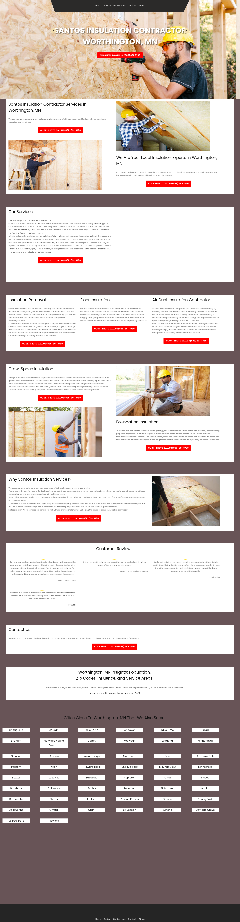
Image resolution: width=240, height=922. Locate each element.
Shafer (54, 799)
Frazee (205, 777)
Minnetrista (205, 767)
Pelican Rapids (129, 799)
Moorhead (129, 756)
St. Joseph (129, 810)
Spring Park (205, 799)
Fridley (92, 788)
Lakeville (54, 777)
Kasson (54, 756)
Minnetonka (205, 740)
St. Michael (167, 788)
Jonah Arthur (214, 577)
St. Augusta (16, 730)
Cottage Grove (205, 810)
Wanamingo (92, 756)
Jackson (91, 799)
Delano (167, 799)
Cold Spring (16, 810)
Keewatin (129, 740)
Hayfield (54, 820)
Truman (167, 777)
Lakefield (91, 777)
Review (107, 5)
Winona (167, 810)
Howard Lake (92, 767)
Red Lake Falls (205, 756)
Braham (16, 740)
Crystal (53, 810)
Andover (129, 730)
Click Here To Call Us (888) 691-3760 (120, 55)
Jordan (53, 730)
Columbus (54, 788)
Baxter (16, 777)
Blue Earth (91, 730)
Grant (92, 810)
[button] (53, 31)
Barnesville (16, 799)
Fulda (205, 730)
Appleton (129, 777)
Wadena (167, 740)
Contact (132, 5)
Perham (16, 767)
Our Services (119, 5)
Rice (167, 756)
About (142, 5)
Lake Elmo (167, 730)
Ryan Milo (72, 605)
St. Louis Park (130, 767)
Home (98, 5)
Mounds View (167, 767)
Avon (54, 767)
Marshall (129, 788)
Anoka (205, 788)
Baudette (16, 788)
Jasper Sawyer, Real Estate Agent (134, 571)
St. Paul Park (16, 820)
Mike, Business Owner (67, 580)
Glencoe (16, 756)
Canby (92, 740)
